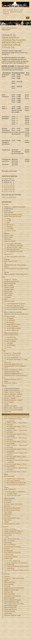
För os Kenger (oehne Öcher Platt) (14, 603)
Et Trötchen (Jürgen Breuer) (12, 510)
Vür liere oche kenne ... (10, 529)
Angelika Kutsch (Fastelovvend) (15, 478)
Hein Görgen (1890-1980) (14, 243)
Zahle (8, 222)
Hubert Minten (8, 514)
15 (12, 186)
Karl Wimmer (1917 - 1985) (14, 247)
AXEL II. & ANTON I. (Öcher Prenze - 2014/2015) (17, 468)
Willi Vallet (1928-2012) (13, 249)
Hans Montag (8, 512)
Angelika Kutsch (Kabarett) (11, 390)
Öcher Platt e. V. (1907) (10, 261)
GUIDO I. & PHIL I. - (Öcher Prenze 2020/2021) (17, 423)
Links (21, 10)
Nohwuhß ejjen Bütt (9, 611)
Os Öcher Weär (8, 554)
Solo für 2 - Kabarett (9, 398)
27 (8, 189)
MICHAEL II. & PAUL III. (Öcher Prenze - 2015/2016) (18, 461)
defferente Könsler (9, 476)
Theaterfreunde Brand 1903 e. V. (13, 379)
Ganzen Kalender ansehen (9, 28)
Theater (4, 351)
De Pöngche (7, 502)
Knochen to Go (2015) (10, 406)
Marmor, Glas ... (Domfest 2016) (13, 408)
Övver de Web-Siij (8, 10)
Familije (9, 220)
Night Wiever (7, 520)
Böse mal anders (9, 285)
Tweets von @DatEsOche (9, 197)
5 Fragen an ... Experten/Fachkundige (14, 207)
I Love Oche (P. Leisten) (11, 556)
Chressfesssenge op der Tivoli (15, 305)
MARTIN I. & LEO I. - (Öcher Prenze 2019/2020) (17, 431)
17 (2, 188)
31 (2, 191)
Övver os (16, 10)
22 (12, 188)
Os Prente (7, 548)
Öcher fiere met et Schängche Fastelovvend (16, 416)
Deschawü (7, 506)
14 (10, 186)
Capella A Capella (9, 287)
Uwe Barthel (7, 297)
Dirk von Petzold (11, 341)
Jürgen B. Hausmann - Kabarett (13, 394)
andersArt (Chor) (11, 337)
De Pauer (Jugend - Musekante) (13, 504)
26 (6, 189)
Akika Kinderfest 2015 (10, 607)
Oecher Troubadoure (12, 326)
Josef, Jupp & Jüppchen (13, 480)
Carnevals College (12, 493)
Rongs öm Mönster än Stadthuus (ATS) (18, 570)
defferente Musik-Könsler (11, 335)
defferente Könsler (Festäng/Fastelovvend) (16, 314)
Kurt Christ (7, 516)
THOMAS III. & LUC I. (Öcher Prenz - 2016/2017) (17, 453)
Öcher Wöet (10, 228)
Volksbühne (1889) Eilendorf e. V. (13, 373)
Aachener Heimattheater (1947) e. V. (14, 370)
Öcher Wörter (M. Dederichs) (12, 552)
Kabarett (4, 386)
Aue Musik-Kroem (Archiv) (11, 281)
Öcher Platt (5, 204)
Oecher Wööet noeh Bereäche (12, 216)
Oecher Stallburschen (13, 330)
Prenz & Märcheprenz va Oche (13, 418)
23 (13, 188)
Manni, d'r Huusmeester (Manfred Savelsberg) (13, 410)
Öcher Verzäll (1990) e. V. (14, 357)
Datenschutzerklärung (16, 11)
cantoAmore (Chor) (12, 339)
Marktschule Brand (9, 594)
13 (8, 186)
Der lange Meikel (9, 289)
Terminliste (6, 11)
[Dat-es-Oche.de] (15, 4)
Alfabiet (9, 218)
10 (2, 186)
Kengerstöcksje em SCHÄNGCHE (14, 588)
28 (10, 189)
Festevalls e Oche (9, 301)
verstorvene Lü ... (9, 254)
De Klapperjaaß (8, 550)
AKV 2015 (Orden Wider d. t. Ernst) (16, 471)
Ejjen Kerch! (10, 224)
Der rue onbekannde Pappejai (12, 600)
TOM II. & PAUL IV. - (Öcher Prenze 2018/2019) (17, 438)
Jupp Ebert (10, 343)
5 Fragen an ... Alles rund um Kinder (14, 578)
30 (13, 189)
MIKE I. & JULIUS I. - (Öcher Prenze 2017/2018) (17, 446)
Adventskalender (9, 584)
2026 (10, 178)
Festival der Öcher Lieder (14, 495)
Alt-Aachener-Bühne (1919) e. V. (13, 364)
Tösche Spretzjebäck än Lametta (16, 303)
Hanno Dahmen (8, 293)
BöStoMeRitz (8, 500)
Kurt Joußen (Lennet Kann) (11, 518)
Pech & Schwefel (9, 402)
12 (6, 186)
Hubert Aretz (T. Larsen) (13, 324)
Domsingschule (8, 592)
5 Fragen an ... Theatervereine (12, 353)
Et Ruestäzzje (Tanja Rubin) (12, 508)
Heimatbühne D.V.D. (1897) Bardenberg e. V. (16, 376)
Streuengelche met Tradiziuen (12, 533)
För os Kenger (6, 574)
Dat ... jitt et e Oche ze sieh (11, 539)
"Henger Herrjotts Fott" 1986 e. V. (13, 531)
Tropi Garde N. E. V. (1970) (11, 524)
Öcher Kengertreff (9, 598)
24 (2, 189)
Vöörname (9, 226)
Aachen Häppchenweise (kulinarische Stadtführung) (17, 563)
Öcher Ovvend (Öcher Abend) (15, 307)
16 (13, 186)
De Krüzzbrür (8, 535)
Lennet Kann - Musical (10, 383)
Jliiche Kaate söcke (9, 582)
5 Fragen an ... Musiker (10, 279)
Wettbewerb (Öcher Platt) (11, 590)
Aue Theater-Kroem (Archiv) (12, 355)
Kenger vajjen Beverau (10, 609)
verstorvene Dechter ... (10, 241)
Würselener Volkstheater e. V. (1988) (17, 359)
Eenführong (7, 210)
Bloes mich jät (10, 316)
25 (4, 189)
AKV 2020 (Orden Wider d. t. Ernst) (16, 434)
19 (6, 188)
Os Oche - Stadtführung (13, 561)
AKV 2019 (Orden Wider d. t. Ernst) (16, 441)
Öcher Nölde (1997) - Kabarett (12, 396)
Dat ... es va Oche (9, 541)
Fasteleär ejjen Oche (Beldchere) (16, 491)
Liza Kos (9, 347)
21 (10, 188)
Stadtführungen (8, 558)
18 (4, 188)
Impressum (6, 13)
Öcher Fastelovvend (10, 489)
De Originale (10, 318)
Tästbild (6, 522)
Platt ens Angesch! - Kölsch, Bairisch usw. (16, 274)
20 (8, 188)
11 (4, 186)
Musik (3, 277)
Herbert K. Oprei (8, 235)
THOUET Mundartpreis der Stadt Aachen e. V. (16, 269)
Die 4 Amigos (10, 322)
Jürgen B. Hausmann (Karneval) (16, 484)
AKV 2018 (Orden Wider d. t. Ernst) (16, 449)
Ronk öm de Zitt (11, 230)
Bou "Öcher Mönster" (10, 544)
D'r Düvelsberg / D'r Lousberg (12, 546)
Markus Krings (8, 237)
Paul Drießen (7, 239)
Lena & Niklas (8, 613)
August (6, 178)
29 (12, 189)
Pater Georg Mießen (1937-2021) (16, 256)
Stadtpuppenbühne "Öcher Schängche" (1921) (15, 367)
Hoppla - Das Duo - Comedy (12, 392)
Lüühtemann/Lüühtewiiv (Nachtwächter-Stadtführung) (18, 567)
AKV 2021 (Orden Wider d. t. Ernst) (16, 426)
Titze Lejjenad (8, 295)
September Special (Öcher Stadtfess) (17, 309)
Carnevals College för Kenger (12, 615)
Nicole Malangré (11, 345)
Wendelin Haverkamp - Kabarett (13, 400)
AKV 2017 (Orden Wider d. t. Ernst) (16, 456)
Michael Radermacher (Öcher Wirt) (16, 482)
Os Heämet (5, 526)
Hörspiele (6, 576)
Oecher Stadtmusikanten (14, 328)
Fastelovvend (6, 414)
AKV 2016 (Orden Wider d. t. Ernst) (16, 464)
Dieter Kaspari (8, 291)
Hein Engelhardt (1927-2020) (15, 251)
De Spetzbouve (11, 320)
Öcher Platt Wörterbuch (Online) (13, 214)
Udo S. (6, 299)
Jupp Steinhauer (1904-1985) (15, 245)
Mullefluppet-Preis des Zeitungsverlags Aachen (15, 265)
